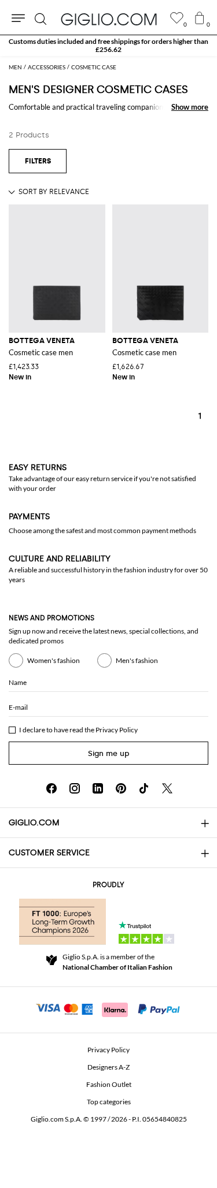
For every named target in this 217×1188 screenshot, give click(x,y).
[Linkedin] (98, 788)
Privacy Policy (116, 729)
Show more (189, 106)
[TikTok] (144, 788)
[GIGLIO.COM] (109, 19)
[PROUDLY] (62, 922)
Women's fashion (53, 660)
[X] (167, 788)
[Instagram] (74, 788)
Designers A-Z (108, 1067)
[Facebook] (51, 788)
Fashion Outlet (108, 1084)
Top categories (109, 1101)
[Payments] (108, 1008)
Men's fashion (137, 660)
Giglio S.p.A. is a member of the (117, 961)
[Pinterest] (121, 788)
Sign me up (109, 753)
